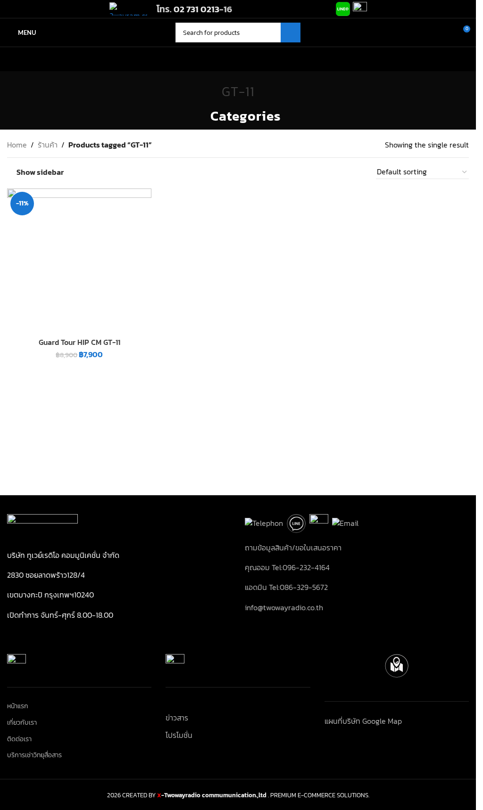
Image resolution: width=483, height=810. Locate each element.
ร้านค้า (48, 144)
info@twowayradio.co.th (284, 607)
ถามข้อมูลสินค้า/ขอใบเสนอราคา (293, 547)
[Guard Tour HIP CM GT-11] (79, 260)
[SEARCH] (290, 32)
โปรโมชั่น (179, 735)
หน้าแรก (17, 706)
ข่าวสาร (177, 717)
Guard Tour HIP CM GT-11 (79, 342)
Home (17, 144)
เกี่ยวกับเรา (22, 723)
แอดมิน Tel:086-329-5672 (286, 587)
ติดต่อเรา (19, 739)
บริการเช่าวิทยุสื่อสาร (34, 755)
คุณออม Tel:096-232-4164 (287, 567)
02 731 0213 (196, 9)
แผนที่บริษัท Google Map (363, 721)
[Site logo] (128, 8)
